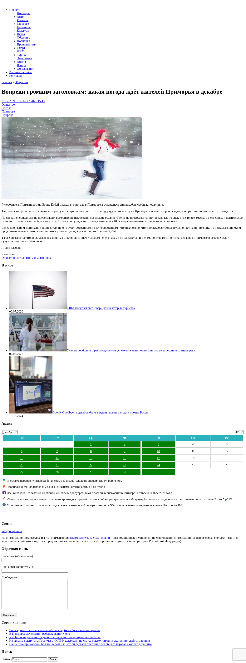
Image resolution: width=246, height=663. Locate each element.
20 (21, 465)
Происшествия (26, 44)
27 (21, 472)
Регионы (22, 20)
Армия (21, 61)
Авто (20, 16)
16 (124, 458)
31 (158, 472)
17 (158, 458)
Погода (6, 108)
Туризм (22, 54)
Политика (23, 41)
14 (57, 458)
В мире (21, 65)
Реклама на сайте (20, 72)
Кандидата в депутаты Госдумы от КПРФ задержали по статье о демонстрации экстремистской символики (79, 640)
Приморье (23, 13)
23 (124, 465)
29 (90, 472)
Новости (15, 9)
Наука (21, 34)
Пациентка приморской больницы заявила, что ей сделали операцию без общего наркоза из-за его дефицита (80, 644)
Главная (7, 82)
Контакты (15, 75)
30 (124, 472)
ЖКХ (20, 51)
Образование (25, 68)
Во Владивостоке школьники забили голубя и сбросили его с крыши (54, 630)
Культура (23, 30)
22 (90, 465)
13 (21, 458)
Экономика (24, 58)
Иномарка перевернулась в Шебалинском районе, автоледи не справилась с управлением (64, 480)
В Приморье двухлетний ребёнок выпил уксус (39, 633)
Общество (23, 37)
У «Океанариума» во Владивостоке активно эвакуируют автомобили (55, 637)
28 (57, 472)
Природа (7, 115)
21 (57, 465)
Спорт (21, 48)
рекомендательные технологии (89, 537)
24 (158, 465)
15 (90, 458)
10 (158, 451)
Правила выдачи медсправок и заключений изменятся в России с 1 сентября (56, 486)
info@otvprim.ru (12, 531)
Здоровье (23, 23)
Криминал (24, 27)
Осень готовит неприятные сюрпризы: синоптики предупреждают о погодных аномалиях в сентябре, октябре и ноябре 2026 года (89, 493)
